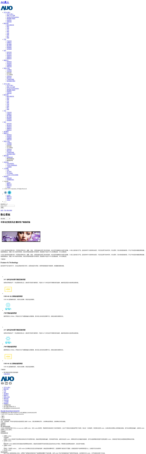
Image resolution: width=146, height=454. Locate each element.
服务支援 (6, 155)
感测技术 (9, 57)
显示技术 (9, 53)
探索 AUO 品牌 (11, 15)
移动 (8, 26)
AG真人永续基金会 (12, 165)
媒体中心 (6, 60)
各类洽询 (9, 178)
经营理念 (9, 20)
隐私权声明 (16, 411)
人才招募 (6, 168)
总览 (8, 170)
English (8, 182)
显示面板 (9, 44)
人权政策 (9, 167)
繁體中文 (9, 184)
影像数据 (9, 65)
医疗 (8, 36)
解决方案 (6, 23)
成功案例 (6, 131)
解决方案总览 (10, 25)
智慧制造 (9, 47)
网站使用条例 (9, 411)
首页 (2, 210)
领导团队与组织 (11, 18)
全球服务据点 (10, 179)
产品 (5, 39)
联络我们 (6, 176)
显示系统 (9, 45)
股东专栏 (9, 77)
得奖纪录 (9, 66)
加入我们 (9, 171)
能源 (8, 37)
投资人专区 (7, 68)
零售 (8, 28)
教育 (8, 31)
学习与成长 (10, 173)
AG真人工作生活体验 (12, 175)
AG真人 (5, 2)
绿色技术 (9, 55)
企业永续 (6, 162)
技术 (5, 50)
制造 (8, 34)
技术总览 (9, 52)
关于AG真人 (7, 12)
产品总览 (9, 41)
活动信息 (9, 63)
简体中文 (9, 185)
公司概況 (9, 69)
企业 (8, 33)
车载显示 (9, 42)
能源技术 (9, 58)
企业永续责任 (10, 163)
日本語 (8, 187)
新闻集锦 (9, 61)
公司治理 (9, 71)
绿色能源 (9, 49)
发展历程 (9, 21)
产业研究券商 (10, 79)
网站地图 (3, 411)
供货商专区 (10, 157)
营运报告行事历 (11, 81)
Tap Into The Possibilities (13, 17)
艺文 (8, 29)
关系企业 (9, 76)
